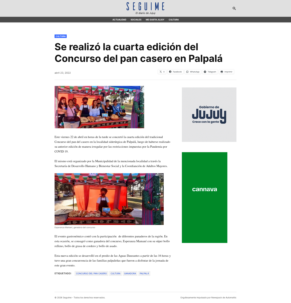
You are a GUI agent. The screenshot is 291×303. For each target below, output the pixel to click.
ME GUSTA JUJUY (155, 19)
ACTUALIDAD (119, 19)
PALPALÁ (144, 273)
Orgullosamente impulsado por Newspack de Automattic (208, 297)
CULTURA (174, 19)
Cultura (61, 36)
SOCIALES (136, 19)
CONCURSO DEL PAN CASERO (91, 273)
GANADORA (130, 273)
